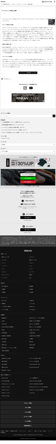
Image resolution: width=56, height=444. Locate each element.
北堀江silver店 (32, 344)
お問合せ (44, 431)
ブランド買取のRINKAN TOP (5, 4)
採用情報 (2, 432)
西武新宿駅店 (4, 332)
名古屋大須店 (32, 332)
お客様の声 (31, 300)
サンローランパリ (5, 274)
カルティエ (4, 260)
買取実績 (3, 303)
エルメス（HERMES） (18, 237)
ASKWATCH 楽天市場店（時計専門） (36, 384)
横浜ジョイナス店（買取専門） (35, 326)
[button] (54, 1)
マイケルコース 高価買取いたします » (28, 72)
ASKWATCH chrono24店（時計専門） (36, 389)
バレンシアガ (4, 277)
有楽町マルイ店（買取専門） (35, 321)
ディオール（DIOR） (44, 237)
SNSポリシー (30, 431)
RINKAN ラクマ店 (5, 389)
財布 (30, 277)
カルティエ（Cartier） (41, 240)
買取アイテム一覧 (32, 260)
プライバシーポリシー (23, 431)
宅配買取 (3, 289)
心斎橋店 (31, 338)
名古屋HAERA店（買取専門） (35, 335)
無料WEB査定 (4, 361)
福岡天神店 (31, 347)
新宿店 (3, 329)
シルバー (31, 268)
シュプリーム (4, 265)
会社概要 (2, 431)
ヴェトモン (4, 271)
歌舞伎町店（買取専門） (6, 335)
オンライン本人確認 (33, 361)
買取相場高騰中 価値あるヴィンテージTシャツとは (13, 124)
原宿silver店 (4, 338)
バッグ (30, 265)
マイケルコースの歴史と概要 (27, 4)
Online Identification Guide (34, 364)
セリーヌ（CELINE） (36, 237)
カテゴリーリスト (6, 138)
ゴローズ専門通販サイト (34, 378)
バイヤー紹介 (32, 303)
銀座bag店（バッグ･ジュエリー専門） (9, 347)
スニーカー (31, 271)
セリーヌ (3, 263)
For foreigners (32, 309)
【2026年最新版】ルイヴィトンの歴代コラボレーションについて (16, 122)
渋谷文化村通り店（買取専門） (8, 326)
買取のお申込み (5, 367)
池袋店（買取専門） (6, 350)
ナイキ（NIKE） (26, 239)
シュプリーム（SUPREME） (28, 238)
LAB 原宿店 (4, 341)
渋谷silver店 (4, 324)
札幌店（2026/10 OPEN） (34, 329)
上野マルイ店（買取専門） (34, 324)
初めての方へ (4, 300)
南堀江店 (31, 341)
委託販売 (31, 289)
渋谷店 (3, 321)
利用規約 (7, 431)
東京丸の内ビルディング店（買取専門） (37, 318)
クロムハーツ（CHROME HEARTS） (12, 240)
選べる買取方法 (5, 286)
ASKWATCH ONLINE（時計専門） (35, 381)
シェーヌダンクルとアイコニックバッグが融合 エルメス (14, 130)
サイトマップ (50, 431)
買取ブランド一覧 (5, 257)
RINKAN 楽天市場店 (5, 381)
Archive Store (32, 392)
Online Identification (33, 367)
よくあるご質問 (5, 309)
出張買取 (3, 292)
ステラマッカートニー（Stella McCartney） (43, 239)
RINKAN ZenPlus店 (5, 395)
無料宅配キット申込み (6, 370)
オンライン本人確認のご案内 (35, 358)
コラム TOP (13, 4)
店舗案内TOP (4, 318)
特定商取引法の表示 (13, 431)
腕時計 (30, 274)
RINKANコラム (32, 306)
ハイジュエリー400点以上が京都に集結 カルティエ (13, 127)
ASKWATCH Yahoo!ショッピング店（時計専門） (38, 386)
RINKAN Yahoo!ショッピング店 (8, 384)
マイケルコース (19, 4)
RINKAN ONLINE (5, 378)
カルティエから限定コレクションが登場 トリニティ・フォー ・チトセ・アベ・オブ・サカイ (22, 132)
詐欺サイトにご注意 (38, 431)
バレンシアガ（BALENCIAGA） (38, 238)
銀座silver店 (4, 344)
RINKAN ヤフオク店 (5, 386)
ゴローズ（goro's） (23, 240)
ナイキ (3, 268)
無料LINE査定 (4, 364)
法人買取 (31, 292)
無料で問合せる (28, 217)
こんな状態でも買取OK (6, 306)
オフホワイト (32, 257)
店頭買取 (31, 286)
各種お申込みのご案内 (6, 358)
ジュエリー (31, 263)
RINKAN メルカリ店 (5, 392)
